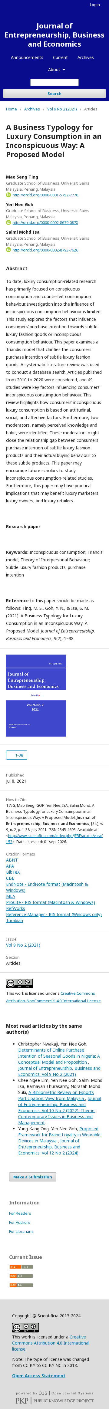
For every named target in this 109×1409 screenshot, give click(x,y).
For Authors (19, 1222)
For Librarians (21, 1231)
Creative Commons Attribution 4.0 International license (50, 1343)
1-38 (18, 755)
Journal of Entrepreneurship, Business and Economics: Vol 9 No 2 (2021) (59, 1071)
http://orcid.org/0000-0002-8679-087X (45, 222)
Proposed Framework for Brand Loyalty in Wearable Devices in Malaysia (59, 1135)
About (54, 69)
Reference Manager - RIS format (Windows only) (54, 914)
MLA (10, 896)
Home (11, 109)
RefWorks (15, 908)
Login (95, 4)
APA (10, 866)
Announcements (27, 57)
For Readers (20, 1213)
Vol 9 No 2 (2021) (62, 109)
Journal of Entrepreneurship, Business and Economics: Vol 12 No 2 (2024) (49, 1147)
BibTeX (13, 872)
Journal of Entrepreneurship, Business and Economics (54, 35)
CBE (10, 878)
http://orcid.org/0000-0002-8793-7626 (45, 250)
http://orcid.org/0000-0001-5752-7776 (45, 195)
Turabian (14, 920)
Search (54, 93)
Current (60, 57)
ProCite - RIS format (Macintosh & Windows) (50, 902)
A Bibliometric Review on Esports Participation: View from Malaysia (56, 1095)
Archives (86, 57)
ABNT (12, 860)
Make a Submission (32, 1177)
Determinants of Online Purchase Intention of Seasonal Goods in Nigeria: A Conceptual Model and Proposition (59, 1056)
